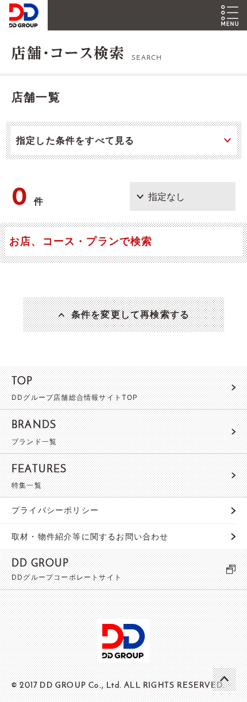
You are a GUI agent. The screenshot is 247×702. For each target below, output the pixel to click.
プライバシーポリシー (55, 510)
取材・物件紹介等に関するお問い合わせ (90, 536)
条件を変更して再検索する (130, 314)
